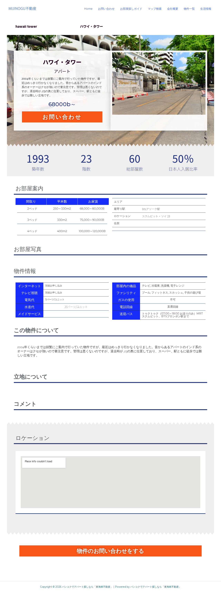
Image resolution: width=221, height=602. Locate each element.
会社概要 (172, 8)
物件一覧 (189, 8)
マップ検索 (155, 8)
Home (88, 8)
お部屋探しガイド (131, 8)
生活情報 (205, 8)
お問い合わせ (106, 8)
